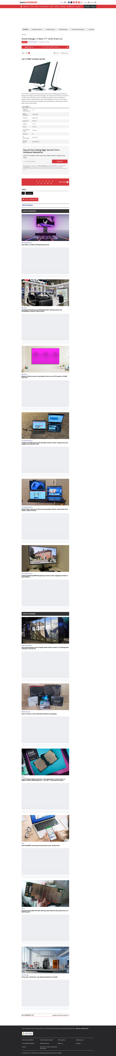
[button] (93, 2)
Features (24, 42)
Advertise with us (44, 1043)
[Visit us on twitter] (71, 2)
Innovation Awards (37, 29)
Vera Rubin (92, 29)
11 (51, 183)
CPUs (32, 6)
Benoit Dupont (33, 42)
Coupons (78, 6)
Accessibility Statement (28, 1043)
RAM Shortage (63, 29)
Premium (87, 6)
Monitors (24, 34)
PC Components (44, 6)
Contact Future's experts (46, 1040)
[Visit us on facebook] (69, 2)
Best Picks (26, 6)
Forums (93, 6)
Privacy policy (61, 1040)
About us (60, 1043)
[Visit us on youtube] (76, 2)
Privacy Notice (26, 167)
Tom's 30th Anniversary (78, 29)
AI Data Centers (50, 29)
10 (47, 183)
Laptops (56, 6)
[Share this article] (23, 53)
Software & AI (70, 6)
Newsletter (66, 53)
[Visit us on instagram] (74, 2)
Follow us (58, 53)
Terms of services (42, 165)
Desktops (62, 6)
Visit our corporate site (82, 1028)
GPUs (36, 6)
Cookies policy (79, 1040)
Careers (24, 1047)
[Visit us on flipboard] (79, 2)
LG (61, 96)
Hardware (29, 193)
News (51, 6)
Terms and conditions (28, 1040)
